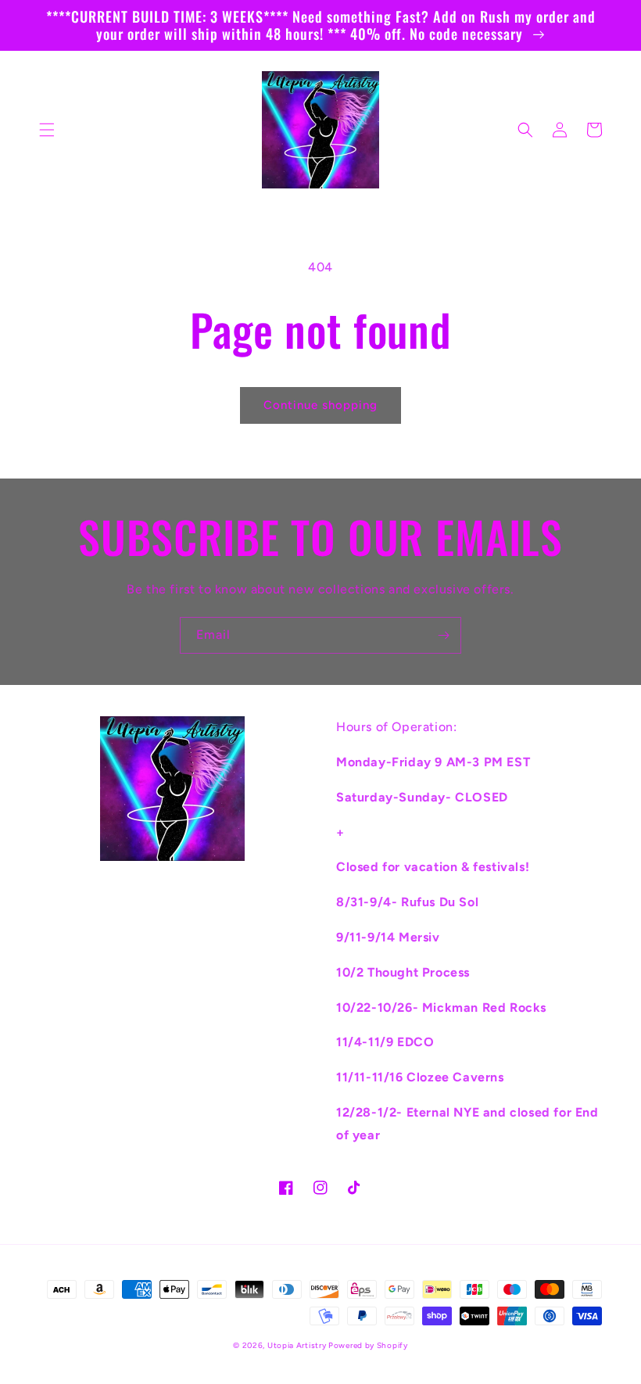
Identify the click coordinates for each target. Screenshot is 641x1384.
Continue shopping (320, 405)
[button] (47, 130)
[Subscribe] (443, 635)
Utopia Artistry (297, 1345)
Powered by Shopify (368, 1345)
